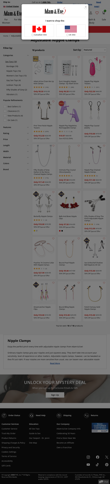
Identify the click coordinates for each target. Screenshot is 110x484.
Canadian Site (40, 35)
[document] (55, 22)
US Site (72, 35)
